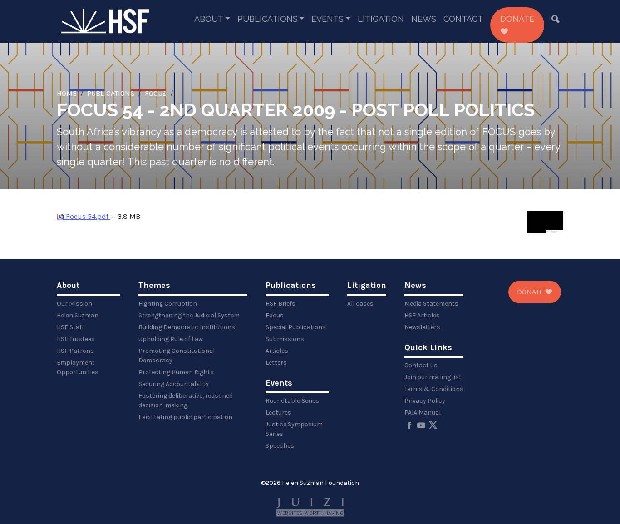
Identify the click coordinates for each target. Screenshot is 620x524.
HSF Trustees (76, 339)
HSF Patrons (75, 351)
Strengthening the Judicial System (189, 315)
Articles (277, 351)
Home (67, 93)
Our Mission (74, 303)
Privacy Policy (424, 401)
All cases (360, 303)
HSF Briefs (280, 303)
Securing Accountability (173, 384)
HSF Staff (70, 327)
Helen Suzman (77, 315)
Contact (463, 19)
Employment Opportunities (77, 367)
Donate (517, 19)
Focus (156, 93)
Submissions (285, 339)
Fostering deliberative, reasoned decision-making (185, 400)
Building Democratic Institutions (186, 327)
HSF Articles (422, 315)
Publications (267, 19)
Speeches (280, 446)
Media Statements (431, 303)
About (208, 19)
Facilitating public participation (185, 417)
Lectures (278, 412)
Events (327, 19)
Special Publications (296, 327)
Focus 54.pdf (87, 216)
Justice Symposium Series (294, 429)
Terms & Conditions (433, 389)
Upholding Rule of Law (170, 339)
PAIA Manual (422, 412)
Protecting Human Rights (176, 372)
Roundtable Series (292, 401)
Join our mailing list (433, 377)
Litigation (381, 19)
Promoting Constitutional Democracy (176, 355)
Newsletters (422, 327)
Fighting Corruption (167, 303)
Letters (276, 362)
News (423, 19)
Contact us (421, 365)
